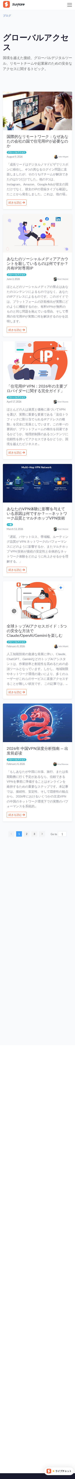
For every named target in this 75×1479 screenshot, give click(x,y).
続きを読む (15, 202)
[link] (7, 15)
